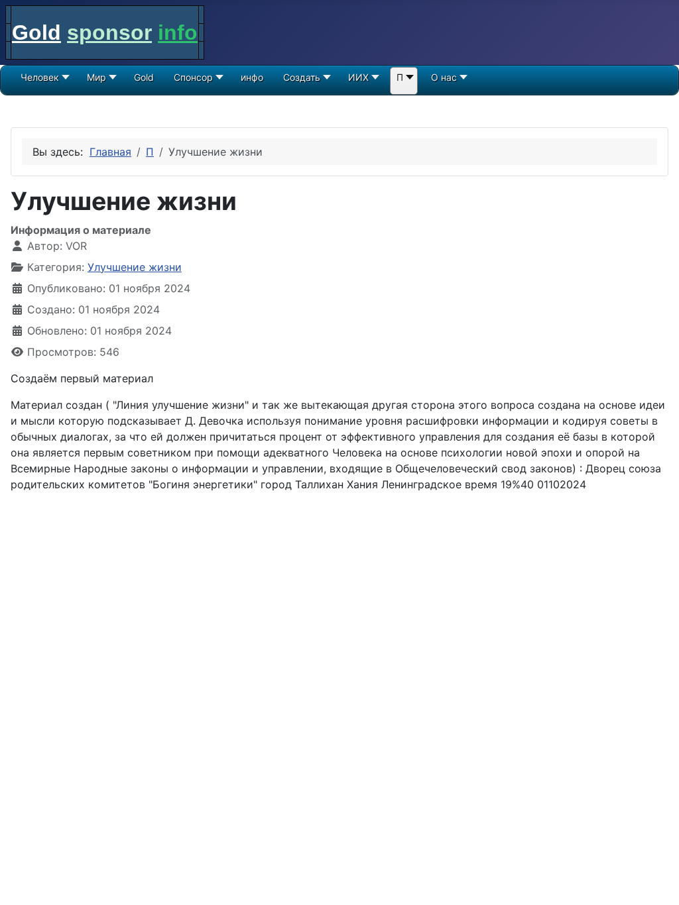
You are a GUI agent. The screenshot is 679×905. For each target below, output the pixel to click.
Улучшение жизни (135, 267)
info (178, 32)
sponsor (109, 32)
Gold (36, 32)
